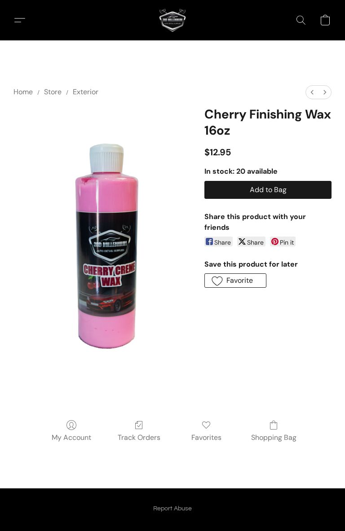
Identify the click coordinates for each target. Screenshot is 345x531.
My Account (71, 437)
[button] (172, 20)
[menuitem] (312, 92)
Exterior (85, 92)
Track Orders (139, 437)
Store (53, 92)
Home (23, 92)
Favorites (206, 437)
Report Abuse (172, 508)
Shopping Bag (273, 437)
